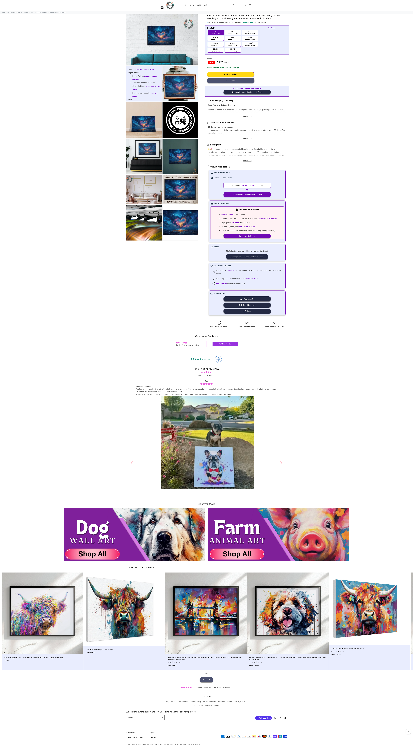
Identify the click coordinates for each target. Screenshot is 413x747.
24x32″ (233, 44)
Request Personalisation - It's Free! (247, 92)
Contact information (194, 744)
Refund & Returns (209, 701)
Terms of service (169, 744)
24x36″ (250, 44)
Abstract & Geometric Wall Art (14, 12)
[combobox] (209, 5)
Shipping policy (181, 744)
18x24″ (250, 38)
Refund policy (147, 744)
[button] (162, 5)
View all (206, 680)
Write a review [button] (225, 344)
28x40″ (215, 50)
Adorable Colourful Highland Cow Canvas (99, 650)
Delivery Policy (196, 701)
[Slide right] (211, 674)
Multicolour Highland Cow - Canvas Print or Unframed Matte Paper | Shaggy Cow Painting (33, 657)
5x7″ (216, 32)
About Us (208, 705)
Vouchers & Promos (225, 701)
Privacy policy (158, 744)
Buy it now (231, 80)
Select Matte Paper (247, 236)
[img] (206, 372)
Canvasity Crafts (136, 744)
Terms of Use (198, 705)
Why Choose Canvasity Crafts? (177, 701)
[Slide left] (201, 674)
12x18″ (233, 38)
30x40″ (233, 50)
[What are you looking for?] (234, 5)
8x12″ (250, 32)
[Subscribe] (162, 717)
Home (3, 12)
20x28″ (215, 44)
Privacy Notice (240, 701)
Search (216, 705)
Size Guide (271, 28)
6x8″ (233, 32)
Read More (247, 116)
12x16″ (215, 38)
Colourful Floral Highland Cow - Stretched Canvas (347, 648)
